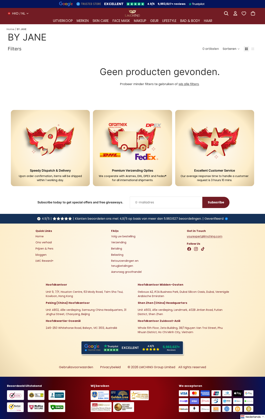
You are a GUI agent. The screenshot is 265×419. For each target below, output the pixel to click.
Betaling (116, 249)
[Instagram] (196, 249)
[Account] (235, 13)
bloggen (41, 255)
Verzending (118, 242)
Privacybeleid (110, 367)
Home (10, 29)
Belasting (117, 255)
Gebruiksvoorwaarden (76, 367)
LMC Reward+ (45, 261)
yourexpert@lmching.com (204, 236)
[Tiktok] (202, 249)
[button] (231, 49)
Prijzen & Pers (44, 249)
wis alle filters (188, 84)
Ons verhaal (44, 242)
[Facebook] (189, 249)
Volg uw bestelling (123, 236)
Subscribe (216, 202)
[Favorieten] (244, 13)
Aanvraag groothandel (126, 272)
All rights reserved (192, 367)
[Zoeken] (226, 13)
